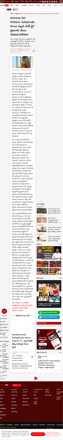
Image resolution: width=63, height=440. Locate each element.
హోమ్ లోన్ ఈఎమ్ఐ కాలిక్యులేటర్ (5, 355)
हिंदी (12, 1)
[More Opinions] (60, 352)
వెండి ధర (4, 376)
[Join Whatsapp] (57, 2)
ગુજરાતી (35, 1)
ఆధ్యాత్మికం (3, 408)
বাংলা (30, 1)
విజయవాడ (14, 405)
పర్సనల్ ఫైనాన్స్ (59, 398)
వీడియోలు (4, 319)
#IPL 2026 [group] (42, 326)
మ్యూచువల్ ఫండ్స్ (60, 393)
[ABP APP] (43, 344)
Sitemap (35, 425)
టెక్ (1, 418)
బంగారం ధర (4, 372)
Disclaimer (42, 425)
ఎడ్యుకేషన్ (3, 415)
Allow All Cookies (38, 434)
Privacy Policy (51, 425)
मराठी (21, 1)
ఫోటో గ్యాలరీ (5, 330)
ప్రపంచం (2, 395)
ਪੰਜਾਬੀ (26, 1)
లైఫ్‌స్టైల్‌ (47, 389)
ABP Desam (20, 49)
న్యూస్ (17, 5)
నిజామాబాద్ (26, 399)
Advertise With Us (25, 425)
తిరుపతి (13, 402)
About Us (2, 425)
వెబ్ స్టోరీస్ (4, 327)
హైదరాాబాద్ (26, 405)
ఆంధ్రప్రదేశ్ (23, 5)
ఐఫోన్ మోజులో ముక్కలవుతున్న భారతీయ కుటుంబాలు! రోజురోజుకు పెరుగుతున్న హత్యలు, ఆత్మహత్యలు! (49, 364)
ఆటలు (4, 321)
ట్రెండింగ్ (2, 405)
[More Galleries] (60, 278)
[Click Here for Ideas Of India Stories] (15, 10)
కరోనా (1, 399)
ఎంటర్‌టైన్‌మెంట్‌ (17, 13)
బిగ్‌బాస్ (49, 5)
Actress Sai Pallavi (17, 360)
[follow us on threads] (48, 2)
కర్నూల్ (13, 399)
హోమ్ (11, 5)
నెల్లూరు (13, 408)
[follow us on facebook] (45, 2)
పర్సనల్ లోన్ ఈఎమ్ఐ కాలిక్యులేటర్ (5, 361)
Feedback (9, 425)
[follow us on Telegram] (54, 2)
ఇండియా (2, 392)
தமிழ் (40, 1)
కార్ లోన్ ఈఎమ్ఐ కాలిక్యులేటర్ (5, 367)
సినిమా (55, 5)
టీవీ (35, 395)
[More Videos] (60, 244)
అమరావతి (14, 392)
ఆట (61, 5)
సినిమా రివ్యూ (4, 334)
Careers (16, 425)
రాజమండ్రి (14, 395)
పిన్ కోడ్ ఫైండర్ (4, 350)
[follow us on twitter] (43, 2)
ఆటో (44, 5)
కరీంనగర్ (25, 402)
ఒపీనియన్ (5, 337)
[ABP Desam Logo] (4, 5)
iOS (23, 368)
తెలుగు (8, 1)
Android (16, 368)
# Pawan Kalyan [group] (51, 326)
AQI (3, 378)
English (17, 1)
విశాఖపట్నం (14, 412)
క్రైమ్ (1, 412)
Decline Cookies (53, 434)
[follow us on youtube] (50, 2)
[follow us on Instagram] (52, 2)
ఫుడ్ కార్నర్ (48, 395)
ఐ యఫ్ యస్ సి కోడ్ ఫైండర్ (5, 345)
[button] (4, 313)
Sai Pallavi (19, 356)
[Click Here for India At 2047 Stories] (9, 10)
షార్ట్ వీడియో (5, 324)
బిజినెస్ (38, 5)
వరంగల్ (25, 392)
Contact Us (60, 425)
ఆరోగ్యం (47, 392)
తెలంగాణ (31, 5)
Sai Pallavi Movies (17, 358)
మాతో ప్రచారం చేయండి (61, 1)
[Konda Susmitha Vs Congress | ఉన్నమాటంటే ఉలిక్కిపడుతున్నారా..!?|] (43, 271)
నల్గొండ (24, 395)
